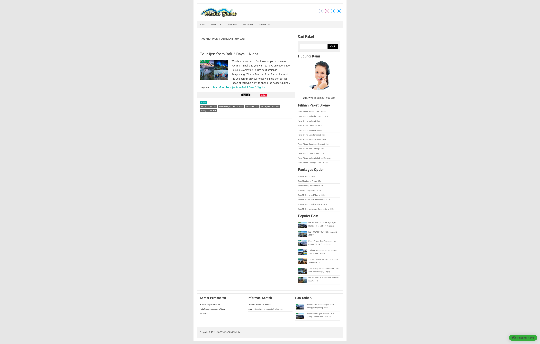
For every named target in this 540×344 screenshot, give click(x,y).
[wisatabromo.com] (219, 16)
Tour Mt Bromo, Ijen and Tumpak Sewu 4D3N (316, 209)
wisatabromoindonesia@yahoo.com (269, 309)
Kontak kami (265, 24)
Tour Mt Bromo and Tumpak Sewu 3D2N (314, 200)
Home (202, 24)
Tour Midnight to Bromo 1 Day (310, 181)
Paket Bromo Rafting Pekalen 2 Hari (312, 139)
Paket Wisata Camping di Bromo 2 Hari (313, 144)
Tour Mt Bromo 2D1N (306, 176)
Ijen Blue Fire (238, 106)
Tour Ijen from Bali (208, 110)
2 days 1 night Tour (208, 106)
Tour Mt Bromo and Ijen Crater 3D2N (312, 204)
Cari (332, 46)
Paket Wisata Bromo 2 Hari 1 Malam (312, 112)
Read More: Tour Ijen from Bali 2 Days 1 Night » (238, 87)
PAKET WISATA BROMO (227, 332)
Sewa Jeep (232, 24)
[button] (523, 338)
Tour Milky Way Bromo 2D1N (309, 190)
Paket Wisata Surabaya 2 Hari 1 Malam (313, 163)
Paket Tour (216, 24)
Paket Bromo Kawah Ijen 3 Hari (310, 126)
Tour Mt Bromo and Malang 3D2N (311, 195)
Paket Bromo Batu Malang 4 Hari (311, 149)
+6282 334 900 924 (324, 97)
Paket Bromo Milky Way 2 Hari (310, 130)
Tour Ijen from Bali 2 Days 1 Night (229, 54)
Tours (203, 102)
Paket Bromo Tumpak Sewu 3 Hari (311, 153)
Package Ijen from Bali (270, 106)
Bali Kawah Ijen (225, 106)
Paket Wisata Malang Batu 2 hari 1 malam (314, 158)
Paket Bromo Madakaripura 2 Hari (311, 135)
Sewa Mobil (248, 24)
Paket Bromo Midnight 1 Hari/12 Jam (313, 116)
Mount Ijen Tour (252, 106)
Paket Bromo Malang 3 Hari (309, 121)
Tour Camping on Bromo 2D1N (310, 186)
